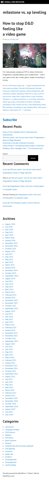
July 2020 (9, 412)
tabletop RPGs (32, 107)
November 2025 (11, 246)
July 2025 (9, 254)
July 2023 (9, 314)
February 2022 (10, 360)
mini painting (10, 448)
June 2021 (9, 382)
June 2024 (9, 284)
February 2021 (10, 393)
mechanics (39, 96)
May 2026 (9, 232)
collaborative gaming (17, 91)
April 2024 (9, 289)
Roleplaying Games (39, 105)
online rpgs (6, 102)
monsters (9, 451)
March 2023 (9, 325)
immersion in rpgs (30, 94)
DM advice (13, 85)
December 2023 (11, 300)
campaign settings (12, 429)
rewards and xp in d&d (24, 105)
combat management (33, 91)
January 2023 (10, 330)
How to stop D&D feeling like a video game (18, 29)
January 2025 (10, 267)
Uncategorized (10, 459)
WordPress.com (8, 476)
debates (8, 435)
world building (10, 465)
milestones (40, 99)
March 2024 (9, 292)
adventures (9, 427)
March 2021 (9, 390)
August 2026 (10, 224)
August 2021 (10, 376)
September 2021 (11, 374)
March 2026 (9, 238)
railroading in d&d (9, 105)
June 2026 (9, 229)
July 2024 (9, 281)
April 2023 (9, 322)
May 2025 (9, 259)
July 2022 (9, 346)
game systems (10, 440)
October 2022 (10, 338)
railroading (36, 102)
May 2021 (9, 385)
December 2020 (11, 398)
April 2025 (9, 262)
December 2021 (11, 365)
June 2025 (9, 257)
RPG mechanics (8, 107)
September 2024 (11, 276)
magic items (16, 96)
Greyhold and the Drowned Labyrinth (19, 446)
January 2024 (10, 297)
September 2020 (11, 406)
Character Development (27, 88)
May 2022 (9, 352)
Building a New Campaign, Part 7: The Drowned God (22, 148)
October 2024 (10, 273)
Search (5, 154)
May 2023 (9, 319)
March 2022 (9, 357)
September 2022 (11, 341)
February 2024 (10, 295)
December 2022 (11, 333)
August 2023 (10, 311)
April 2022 (9, 355)
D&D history (10, 432)
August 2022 (10, 344)
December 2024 (11, 270)
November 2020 (11, 401)
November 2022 (11, 336)
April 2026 (9, 235)
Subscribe (10, 119)
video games (14, 110)
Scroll (5, 169)
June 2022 (9, 349)
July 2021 (9, 379)
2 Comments (26, 110)
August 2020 (10, 409)
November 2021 (11, 368)
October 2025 (10, 248)
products (8, 457)
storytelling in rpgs (20, 107)
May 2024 (9, 287)
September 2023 (11, 308)
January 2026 (10, 240)
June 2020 (9, 414)
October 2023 (10, 306)
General (8, 443)
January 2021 (10, 395)
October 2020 (10, 404)
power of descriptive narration (21, 102)
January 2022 (10, 363)
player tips (21, 85)
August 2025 (10, 251)
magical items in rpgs (28, 96)
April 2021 (9, 387)
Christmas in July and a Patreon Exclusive (18, 143)
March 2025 (9, 265)
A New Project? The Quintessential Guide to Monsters (23, 145)
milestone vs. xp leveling (27, 99)
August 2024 (10, 278)
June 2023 (9, 316)
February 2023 (10, 327)
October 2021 (10, 371)
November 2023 (11, 303)
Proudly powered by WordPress (14, 473)
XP (20, 110)
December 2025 (11, 243)
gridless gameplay (17, 94)
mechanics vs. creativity (10, 99)
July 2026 (9, 227)
